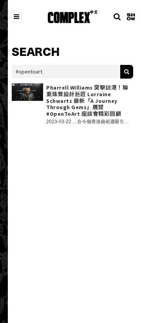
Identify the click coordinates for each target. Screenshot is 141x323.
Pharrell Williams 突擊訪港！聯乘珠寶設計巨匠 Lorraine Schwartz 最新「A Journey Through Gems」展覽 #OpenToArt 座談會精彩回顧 (87, 100)
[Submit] (126, 72)
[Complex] (73, 16)
